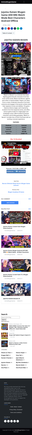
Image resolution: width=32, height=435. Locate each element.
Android (11, 324)
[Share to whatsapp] (18, 28)
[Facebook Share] (2, 28)
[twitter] (14, 421)
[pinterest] (5, 421)
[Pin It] (8, 28)
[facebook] (18, 2)
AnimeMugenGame (8, 2)
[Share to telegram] (21, 28)
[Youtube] (23, 2)
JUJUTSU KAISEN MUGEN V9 (11, 298)
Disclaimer (20, 409)
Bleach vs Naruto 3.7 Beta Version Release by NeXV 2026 (18, 343)
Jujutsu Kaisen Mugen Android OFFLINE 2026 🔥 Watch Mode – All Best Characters (16, 251)
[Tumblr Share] (15, 28)
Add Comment (11, 202)
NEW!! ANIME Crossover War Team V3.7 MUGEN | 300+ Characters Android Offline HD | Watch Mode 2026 (19, 327)
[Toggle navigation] (30, 2)
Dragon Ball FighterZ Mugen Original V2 (19, 335)
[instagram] (20, 2)
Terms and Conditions (16, 412)
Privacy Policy (12, 409)
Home (11, 406)
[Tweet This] (5, 28)
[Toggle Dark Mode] (25, 2)
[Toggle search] (27, 2)
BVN (21, 324)
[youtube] (8, 421)
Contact (20, 406)
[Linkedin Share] (12, 28)
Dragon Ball (11, 333)
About (15, 406)
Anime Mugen (16, 324)
